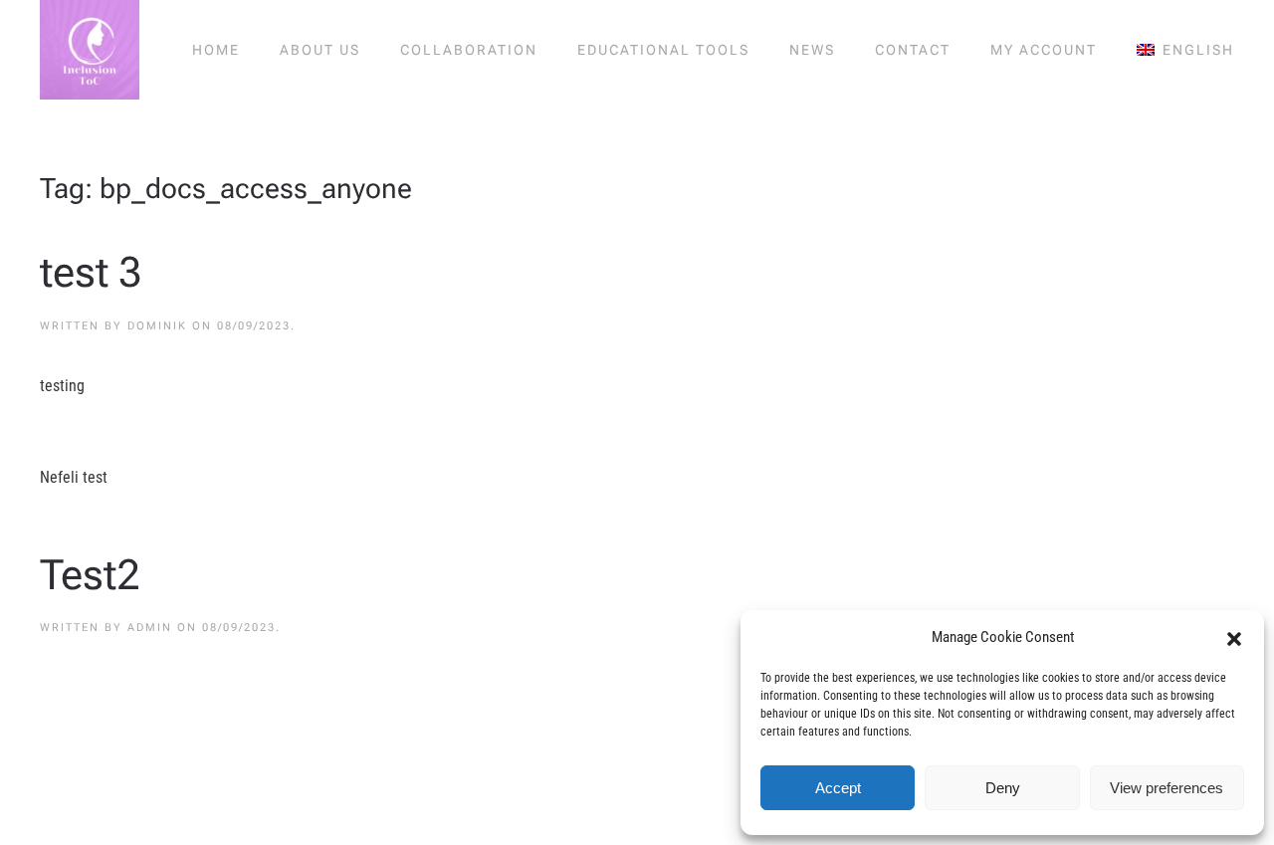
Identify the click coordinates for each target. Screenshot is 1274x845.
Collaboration (468, 50)
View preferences (1166, 787)
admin (149, 627)
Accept (838, 787)
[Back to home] (89, 50)
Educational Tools (663, 50)
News (812, 50)
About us (320, 50)
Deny (1002, 787)
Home (216, 50)
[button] (1234, 637)
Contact (913, 50)
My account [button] (1043, 50)
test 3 (91, 272)
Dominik (157, 325)
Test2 (90, 574)
